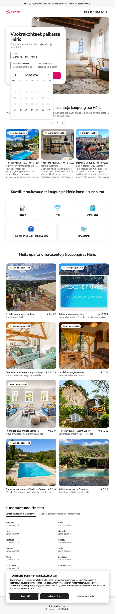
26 (26, 110)
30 (48, 110)
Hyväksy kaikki (24, 596)
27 (32, 110)
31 (15, 115)
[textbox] (23, 66)
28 (37, 110)
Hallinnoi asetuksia (85, 596)
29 (43, 110)
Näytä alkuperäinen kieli (80, 3)
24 (15, 110)
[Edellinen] (52, 123)
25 (21, 110)
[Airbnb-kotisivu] (13, 11)
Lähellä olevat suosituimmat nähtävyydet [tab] (60, 514)
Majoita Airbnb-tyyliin (95, 11)
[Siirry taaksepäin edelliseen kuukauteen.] (15, 75)
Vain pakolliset (54, 596)
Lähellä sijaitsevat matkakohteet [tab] (21, 514)
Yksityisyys (50, 609)
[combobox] (36, 56)
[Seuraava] (62, 123)
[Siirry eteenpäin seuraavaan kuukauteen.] (48, 75)
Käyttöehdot (64, 609)
